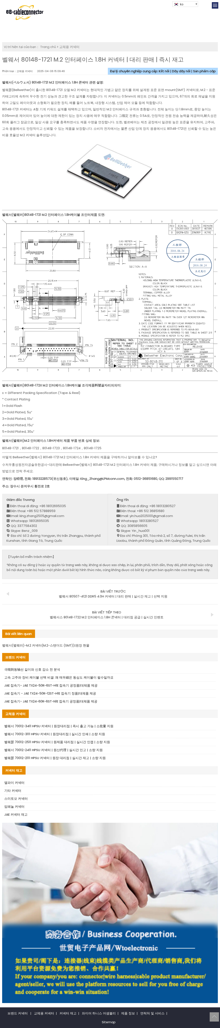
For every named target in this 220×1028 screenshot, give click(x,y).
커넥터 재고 (68, 1013)
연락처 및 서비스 (152, 1013)
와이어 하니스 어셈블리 (99, 1013)
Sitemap (109, 1022)
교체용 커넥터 (69, 47)
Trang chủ (48, 47)
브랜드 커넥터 (18, 1013)
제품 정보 (128, 1013)
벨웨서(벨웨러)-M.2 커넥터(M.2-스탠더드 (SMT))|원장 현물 (45, 645)
